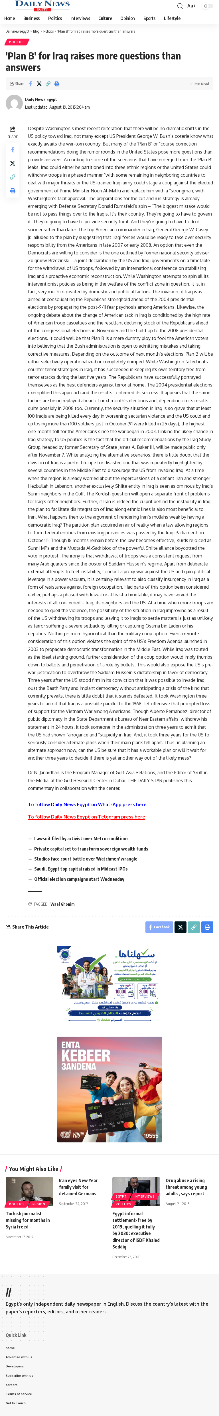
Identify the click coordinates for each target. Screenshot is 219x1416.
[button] (10, 6)
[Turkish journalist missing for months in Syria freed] (29, 1191)
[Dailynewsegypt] (42, 6)
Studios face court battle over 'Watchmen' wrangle (85, 859)
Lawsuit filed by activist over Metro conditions (81, 838)
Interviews (145, 1196)
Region (39, 1204)
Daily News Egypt (41, 99)
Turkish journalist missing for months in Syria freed (28, 1220)
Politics (17, 42)
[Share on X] (39, 83)
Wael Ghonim (62, 904)
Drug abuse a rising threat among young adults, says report (186, 1187)
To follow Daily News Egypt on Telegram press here (86, 817)
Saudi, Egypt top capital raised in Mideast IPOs (81, 869)
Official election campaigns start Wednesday (79, 879)
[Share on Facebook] (30, 83)
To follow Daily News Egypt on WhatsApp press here (87, 804)
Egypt (121, 1196)
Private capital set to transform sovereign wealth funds (91, 849)
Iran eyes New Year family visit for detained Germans (78, 1187)
